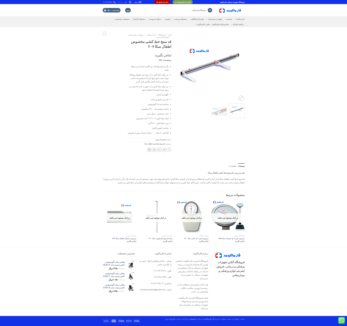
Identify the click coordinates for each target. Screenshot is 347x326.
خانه (169, 35)
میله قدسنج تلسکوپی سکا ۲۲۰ (161, 238)
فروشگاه (162, 35)
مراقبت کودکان (238, 24)
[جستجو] (210, 10)
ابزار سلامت (240, 19)
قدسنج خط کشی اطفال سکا (155, 144)
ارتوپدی (167, 19)
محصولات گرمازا (139, 19)
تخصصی (229, 19)
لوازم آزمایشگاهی (197, 19)
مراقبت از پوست (155, 19)
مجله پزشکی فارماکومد (220, 24)
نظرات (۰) (232, 166)
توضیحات (241, 166)
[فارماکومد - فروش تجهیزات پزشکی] (230, 10)
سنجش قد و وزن (162, 37)
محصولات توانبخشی (122, 19)
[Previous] (239, 67)
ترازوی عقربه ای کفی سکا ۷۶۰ (196, 238)
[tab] (241, 166)
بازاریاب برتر (170, 319)
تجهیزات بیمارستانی (215, 19)
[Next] (178, 67)
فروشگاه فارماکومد (199, 10)
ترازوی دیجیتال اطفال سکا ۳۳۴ (124, 238)
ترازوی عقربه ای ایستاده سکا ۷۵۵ (231, 238)
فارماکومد (207, 319)
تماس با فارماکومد (203, 24)
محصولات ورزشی (180, 19)
